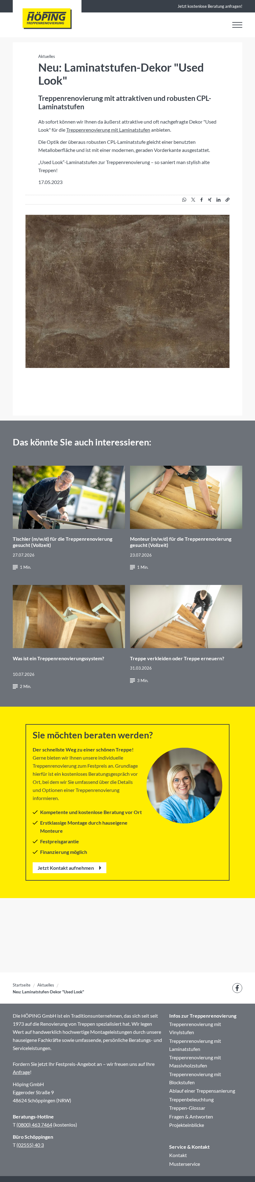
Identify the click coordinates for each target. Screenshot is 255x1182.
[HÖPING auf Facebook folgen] (237, 988)
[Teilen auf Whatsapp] (184, 200)
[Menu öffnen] (237, 24)
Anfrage (21, 1072)
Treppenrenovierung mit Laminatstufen (108, 130)
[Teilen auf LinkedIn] (218, 200)
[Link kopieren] (227, 200)
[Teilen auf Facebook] (201, 200)
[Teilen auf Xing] (209, 200)
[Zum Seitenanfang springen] (241, 1168)
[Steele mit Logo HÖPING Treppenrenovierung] (47, 18)
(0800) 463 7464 (34, 1125)
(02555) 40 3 (30, 1145)
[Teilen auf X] (193, 200)
